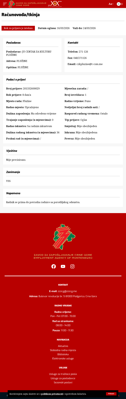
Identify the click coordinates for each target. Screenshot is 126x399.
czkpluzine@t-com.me (90, 64)
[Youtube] (63, 266)
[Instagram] (72, 266)
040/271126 (80, 58)
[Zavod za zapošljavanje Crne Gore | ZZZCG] (35, 4)
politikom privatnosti (52, 393)
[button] (111, 393)
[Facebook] (53, 266)
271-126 (83, 51)
